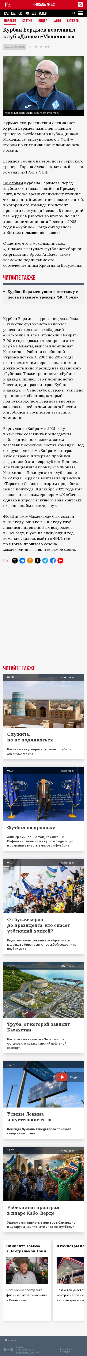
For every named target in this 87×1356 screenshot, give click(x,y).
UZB (34, 13)
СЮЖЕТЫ (73, 21)
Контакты (10, 1340)
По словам (13, 182)
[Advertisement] (43, 617)
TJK (20, 13)
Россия (45, 47)
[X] (15, 560)
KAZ (6, 13)
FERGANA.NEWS (44, 4)
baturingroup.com (25, 1352)
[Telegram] (45, 560)
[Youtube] (60, 560)
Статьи (27, 21)
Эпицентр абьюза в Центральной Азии (26, 1248)
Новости (10, 21)
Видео (43, 21)
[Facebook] (53, 560)
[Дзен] (38, 560)
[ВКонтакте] (22, 560)
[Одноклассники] (30, 560)
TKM (26, 13)
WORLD (42, 13)
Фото (57, 21)
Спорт (33, 47)
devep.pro (65, 1351)
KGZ (13, 13)
